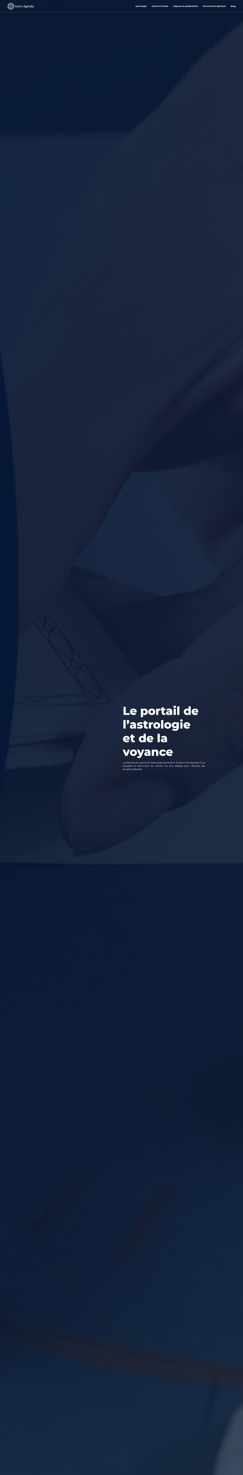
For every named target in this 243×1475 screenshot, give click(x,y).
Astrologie (141, 6)
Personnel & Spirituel (214, 6)
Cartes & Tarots (160, 6)
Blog (233, 6)
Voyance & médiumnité (185, 6)
